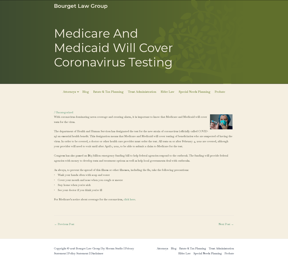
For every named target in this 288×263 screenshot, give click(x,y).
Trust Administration (142, 92)
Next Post (226, 224)
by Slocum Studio (112, 248)
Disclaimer (96, 253)
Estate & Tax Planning (108, 92)
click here (129, 199)
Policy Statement (78, 253)
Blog (85, 92)
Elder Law (167, 92)
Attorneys (69, 92)
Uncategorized (64, 112)
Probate (220, 92)
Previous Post (64, 224)
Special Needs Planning (194, 92)
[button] (78, 92)
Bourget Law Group (81, 6)
